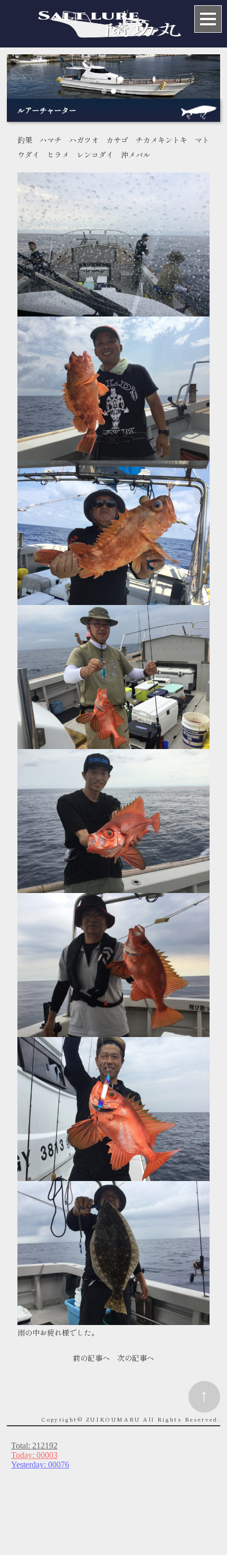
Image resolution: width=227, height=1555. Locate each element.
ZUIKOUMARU (113, 1419)
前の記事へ (91, 1357)
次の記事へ (135, 1357)
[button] (104, 91)
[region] (113, 76)
